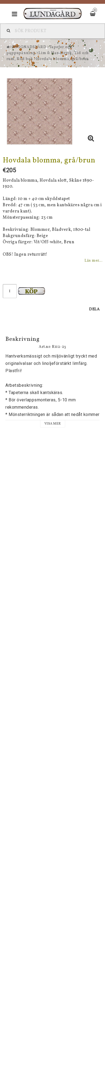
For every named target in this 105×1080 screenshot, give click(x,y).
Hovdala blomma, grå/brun (62, 59)
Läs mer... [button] (93, 260)
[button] (91, 139)
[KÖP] (31, 291)
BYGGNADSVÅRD (29, 47)
